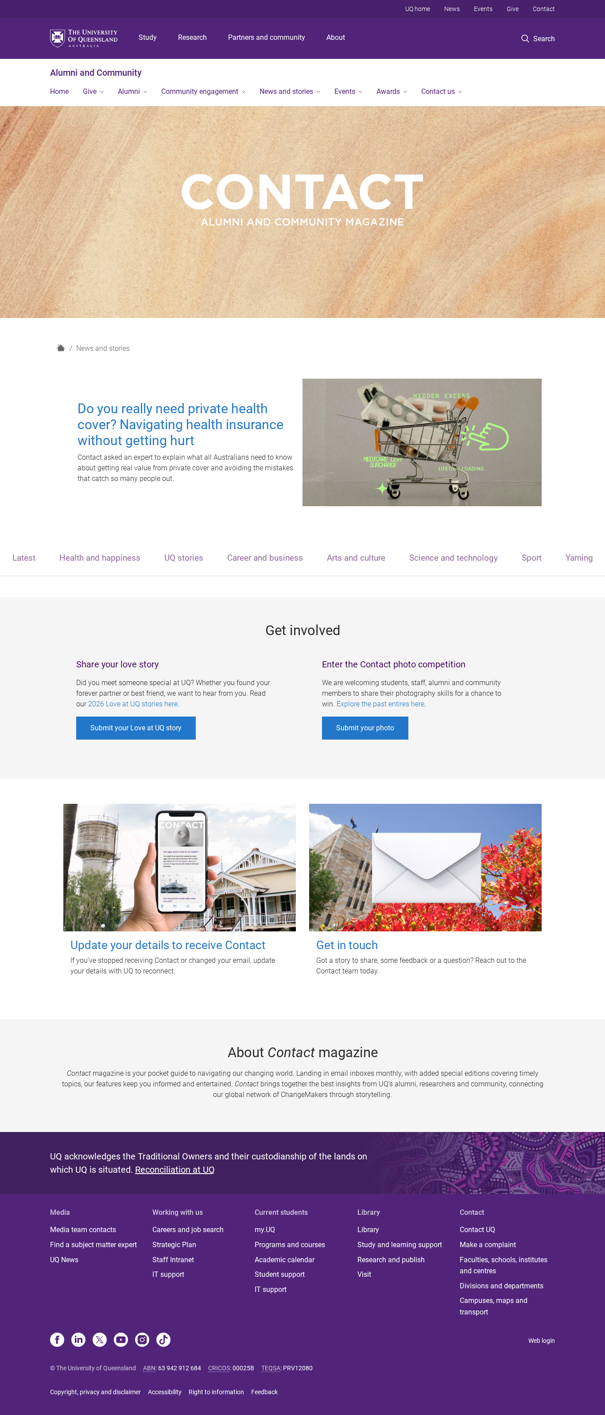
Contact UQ (477, 1229)
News (452, 8)
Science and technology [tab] (453, 558)
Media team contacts (83, 1229)
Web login (541, 1340)
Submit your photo (365, 728)
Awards (388, 91)
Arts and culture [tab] (356, 558)
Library (368, 1229)
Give (513, 8)
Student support (280, 1274)
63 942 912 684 (179, 1368)
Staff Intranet (173, 1260)
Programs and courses (290, 1245)
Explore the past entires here (380, 704)
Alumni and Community (96, 72)
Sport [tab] (532, 558)
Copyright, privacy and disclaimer (95, 1392)
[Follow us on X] (100, 1340)
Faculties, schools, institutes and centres (503, 1265)
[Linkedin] (78, 1340)
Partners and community (266, 37)
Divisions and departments (501, 1286)
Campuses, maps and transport (493, 1306)
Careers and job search (188, 1229)
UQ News (64, 1260)
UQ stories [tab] (183, 558)
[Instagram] (142, 1340)
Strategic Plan (174, 1245)
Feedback (264, 1392)
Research (192, 37)
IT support (168, 1274)
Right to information (216, 1392)
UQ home (417, 8)
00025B (243, 1368)
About (335, 37)
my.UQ (265, 1229)
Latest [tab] (23, 558)
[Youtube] (121, 1340)
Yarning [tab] (579, 558)
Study (148, 37)
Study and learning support (399, 1245)
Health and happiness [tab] (99, 558)
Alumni (129, 91)
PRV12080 (298, 1368)
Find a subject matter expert (93, 1245)
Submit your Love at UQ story (136, 728)
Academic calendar (284, 1260)
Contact (544, 8)
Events (483, 8)
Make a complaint (488, 1245)
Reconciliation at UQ (175, 1169)
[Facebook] (57, 1340)
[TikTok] (163, 1340)
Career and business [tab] (265, 558)
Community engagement (199, 91)
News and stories (286, 91)
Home (59, 91)
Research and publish (391, 1260)
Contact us (438, 91)
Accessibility (165, 1392)
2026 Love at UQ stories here (133, 704)
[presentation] (24, 559)
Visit (364, 1274)
